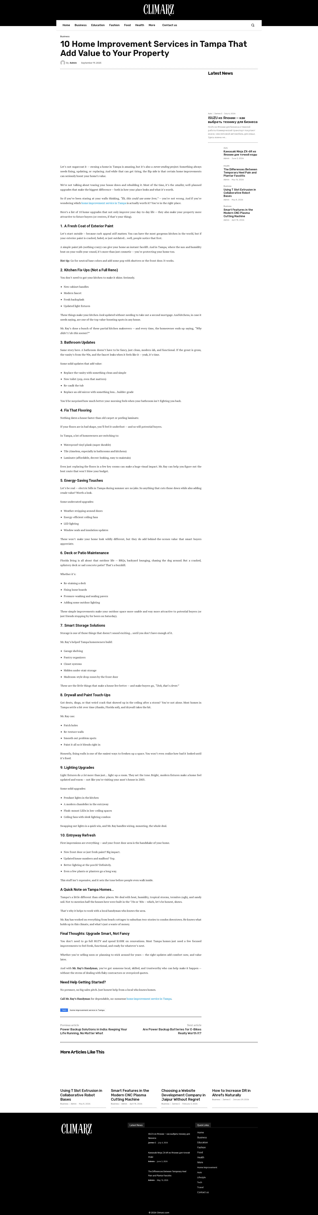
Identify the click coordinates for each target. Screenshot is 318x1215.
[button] (253, 25)
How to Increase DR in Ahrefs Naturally (231, 1092)
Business (65, 36)
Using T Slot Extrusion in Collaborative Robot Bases (240, 193)
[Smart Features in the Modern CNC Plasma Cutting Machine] (214, 211)
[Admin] (63, 62)
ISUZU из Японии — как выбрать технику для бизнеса (233, 120)
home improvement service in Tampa (87, 1010)
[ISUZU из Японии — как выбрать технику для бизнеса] (233, 93)
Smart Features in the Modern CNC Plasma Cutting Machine (238, 213)
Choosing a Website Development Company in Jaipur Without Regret (183, 1095)
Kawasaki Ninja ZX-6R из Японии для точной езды (240, 153)
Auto (210, 114)
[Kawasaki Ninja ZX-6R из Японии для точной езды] (214, 153)
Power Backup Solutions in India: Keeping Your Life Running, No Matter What (93, 1031)
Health (227, 166)
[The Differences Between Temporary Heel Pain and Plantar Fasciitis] (214, 171)
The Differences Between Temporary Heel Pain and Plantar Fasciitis (240, 172)
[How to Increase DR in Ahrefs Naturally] (235, 1071)
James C (218, 114)
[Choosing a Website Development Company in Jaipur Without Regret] (184, 1071)
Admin (73, 63)
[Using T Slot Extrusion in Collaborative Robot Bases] (214, 191)
